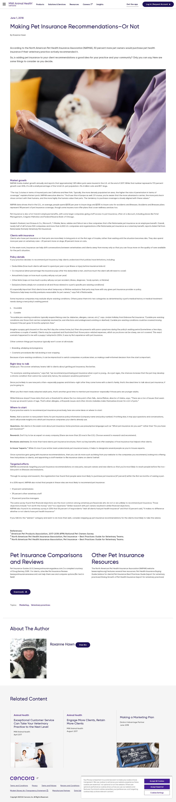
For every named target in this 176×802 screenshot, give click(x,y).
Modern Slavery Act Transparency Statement (28, 791)
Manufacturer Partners (61, 791)
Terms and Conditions (19, 786)
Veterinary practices (40, 605)
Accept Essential (157, 787)
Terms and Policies (49, 786)
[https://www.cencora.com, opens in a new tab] (24, 778)
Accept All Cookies (157, 781)
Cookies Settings (157, 793)
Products (40, 4)
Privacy (34, 786)
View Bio (83, 645)
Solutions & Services (57, 4)
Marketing (24, 605)
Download (18, 592)
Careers (86, 4)
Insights (100, 4)
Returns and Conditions (69, 786)
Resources (74, 4)
